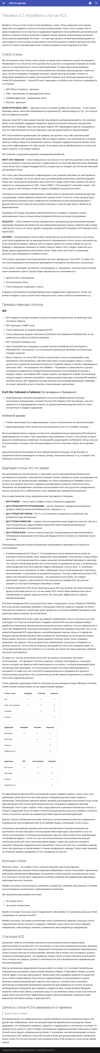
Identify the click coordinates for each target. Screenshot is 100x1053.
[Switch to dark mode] (90, 3)
